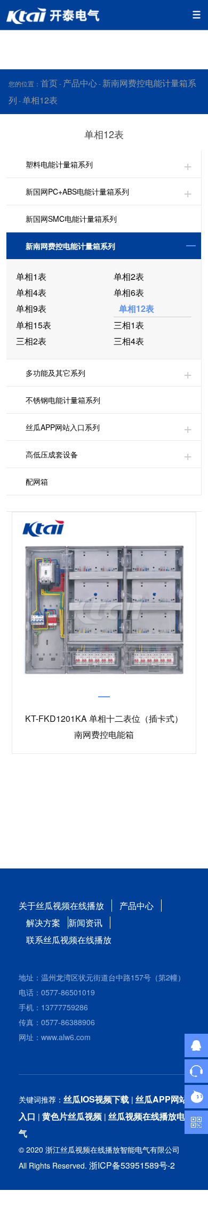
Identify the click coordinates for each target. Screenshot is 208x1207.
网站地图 (17, 1198)
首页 (49, 83)
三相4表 (129, 341)
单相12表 (40, 100)
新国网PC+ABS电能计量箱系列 (77, 191)
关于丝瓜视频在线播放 (61, 905)
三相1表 (129, 325)
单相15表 (33, 325)
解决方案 (43, 922)
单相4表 (31, 292)
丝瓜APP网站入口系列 (63, 427)
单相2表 (129, 276)
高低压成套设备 (52, 454)
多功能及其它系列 (55, 372)
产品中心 (80, 83)
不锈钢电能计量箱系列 (63, 400)
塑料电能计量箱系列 (59, 164)
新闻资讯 (85, 922)
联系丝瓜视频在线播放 (68, 940)
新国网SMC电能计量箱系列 (71, 218)
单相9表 (31, 308)
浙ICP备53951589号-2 (132, 1165)
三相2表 (31, 341)
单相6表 (129, 292)
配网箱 (37, 481)
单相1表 (31, 276)
